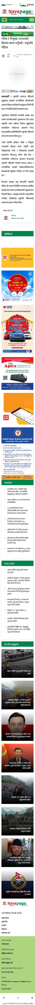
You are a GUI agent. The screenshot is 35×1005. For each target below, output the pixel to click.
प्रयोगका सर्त (6, 932)
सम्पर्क (4, 925)
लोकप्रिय (8, 483)
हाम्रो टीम (4, 921)
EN (4, 19)
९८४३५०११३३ (6, 988)
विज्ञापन (4, 929)
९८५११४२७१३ (6, 981)
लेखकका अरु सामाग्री (17, 218)
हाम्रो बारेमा (5, 918)
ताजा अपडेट (9, 564)
